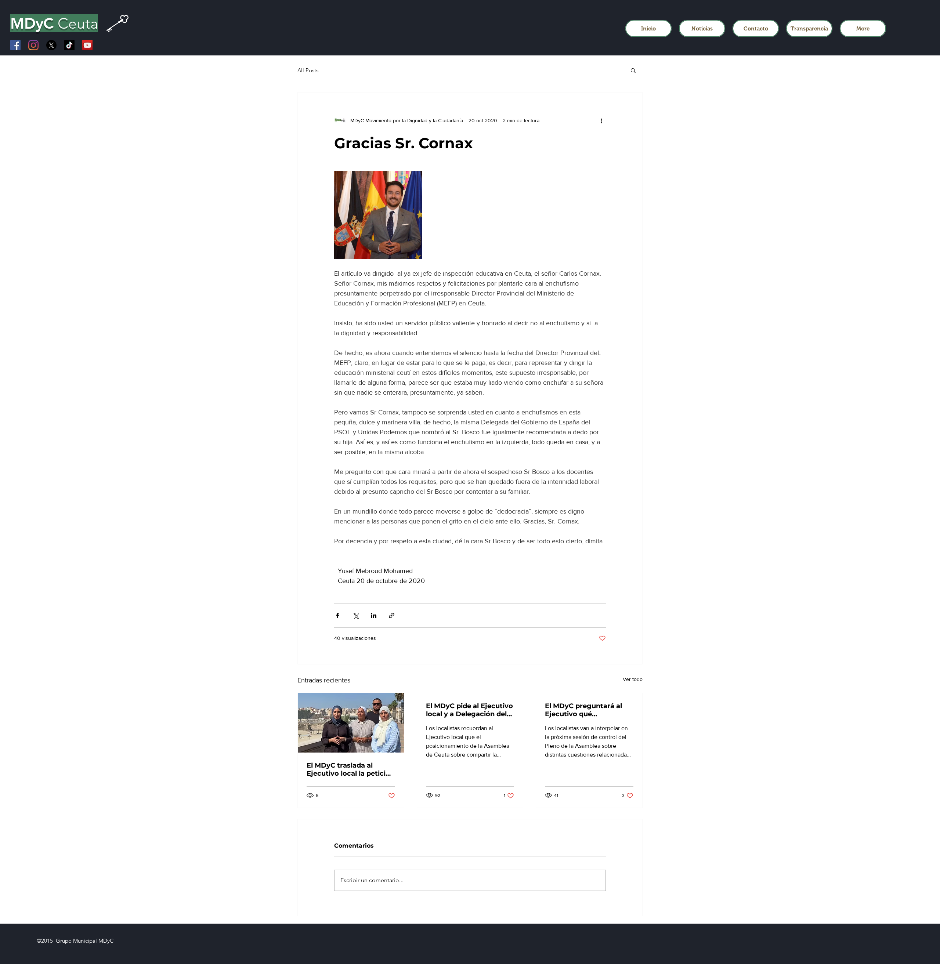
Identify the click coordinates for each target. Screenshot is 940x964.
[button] (633, 70)
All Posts (307, 70)
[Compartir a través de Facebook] (337, 615)
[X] (51, 45)
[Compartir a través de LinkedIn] (373, 615)
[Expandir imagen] (378, 215)
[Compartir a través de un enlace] (391, 615)
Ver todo (633, 679)
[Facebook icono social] (15, 45)
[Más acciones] (601, 120)
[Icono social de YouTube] (87, 45)
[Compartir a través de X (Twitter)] (355, 615)
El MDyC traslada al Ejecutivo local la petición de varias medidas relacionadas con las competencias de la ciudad (350, 769)
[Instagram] (33, 45)
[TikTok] (69, 45)
